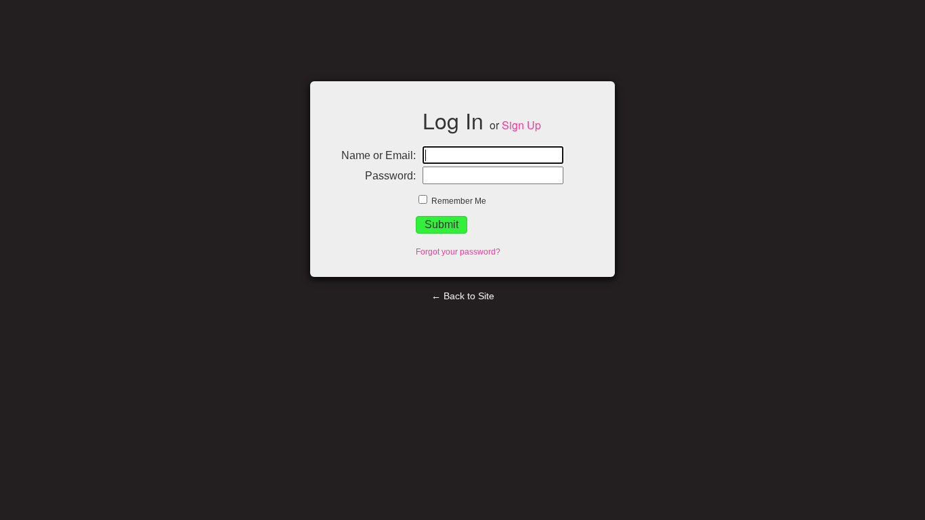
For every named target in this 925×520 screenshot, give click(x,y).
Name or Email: (378, 155)
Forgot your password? (458, 252)
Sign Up (521, 125)
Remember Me (457, 201)
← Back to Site (462, 295)
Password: (390, 175)
